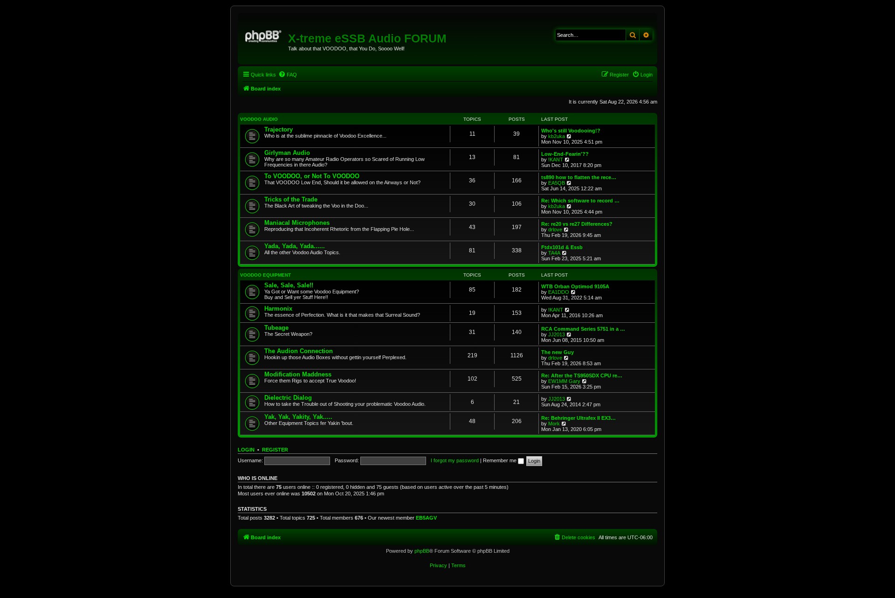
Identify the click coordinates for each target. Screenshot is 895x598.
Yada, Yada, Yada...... (294, 246)
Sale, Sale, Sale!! (288, 285)
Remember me (500, 460)
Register (275, 449)
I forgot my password (455, 460)
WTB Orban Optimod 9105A (575, 286)
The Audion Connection (298, 351)
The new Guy (557, 352)
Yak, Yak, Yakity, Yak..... (298, 416)
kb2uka (556, 136)
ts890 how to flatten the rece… (578, 177)
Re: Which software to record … (580, 200)
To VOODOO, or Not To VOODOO (311, 176)
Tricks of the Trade (290, 199)
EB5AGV (426, 518)
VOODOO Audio (259, 119)
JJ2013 (556, 334)
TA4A (554, 253)
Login (246, 449)
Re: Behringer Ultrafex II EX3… (578, 418)
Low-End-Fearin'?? (565, 154)
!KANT (555, 159)
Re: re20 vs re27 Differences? (577, 224)
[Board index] (264, 35)
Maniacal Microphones (297, 222)
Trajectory (278, 129)
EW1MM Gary (564, 381)
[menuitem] (287, 74)
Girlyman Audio (287, 152)
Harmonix (278, 308)
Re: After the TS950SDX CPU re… (581, 375)
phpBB (421, 551)
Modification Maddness (297, 374)
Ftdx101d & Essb (562, 247)
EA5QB (556, 183)
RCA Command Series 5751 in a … (583, 329)
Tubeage (276, 327)
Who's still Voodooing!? (570, 130)
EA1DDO (558, 292)
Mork (554, 423)
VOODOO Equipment (265, 275)
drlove (555, 229)
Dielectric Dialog (288, 397)
